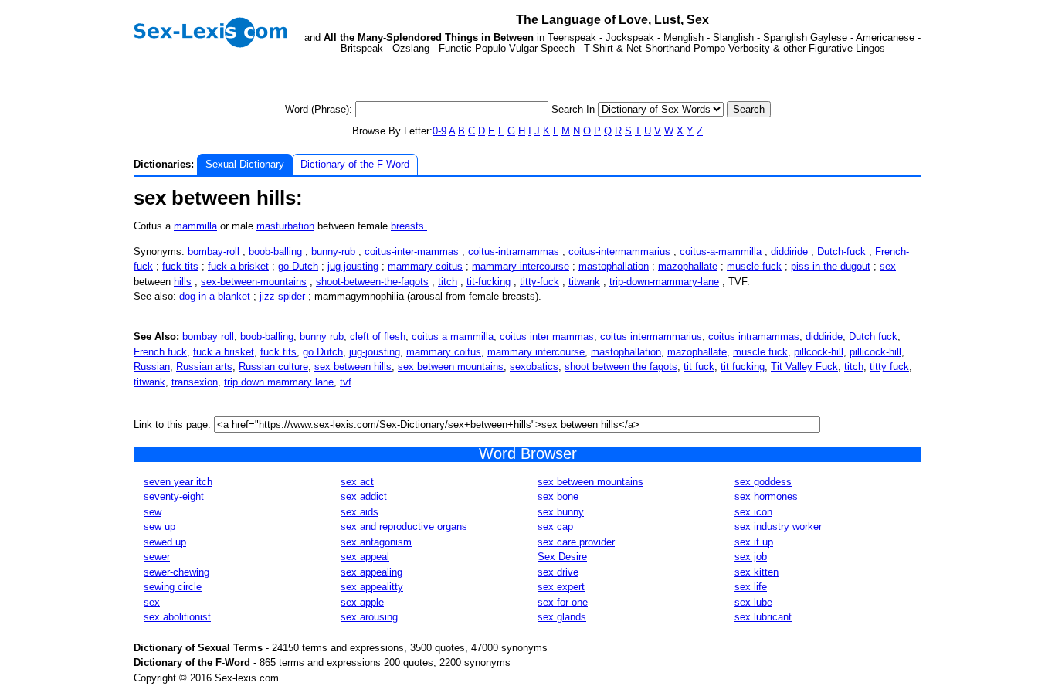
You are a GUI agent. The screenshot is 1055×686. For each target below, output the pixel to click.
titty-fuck (539, 281)
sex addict (364, 496)
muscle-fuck (754, 266)
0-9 (439, 131)
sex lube (753, 602)
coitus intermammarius (651, 336)
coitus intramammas (753, 336)
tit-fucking (488, 281)
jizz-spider (282, 296)
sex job (750, 556)
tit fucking (743, 366)
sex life (750, 587)
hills (183, 281)
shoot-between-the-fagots (372, 281)
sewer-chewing (176, 572)
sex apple (362, 602)
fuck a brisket (223, 352)
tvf (345, 382)
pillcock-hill (818, 352)
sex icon (753, 512)
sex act (357, 481)
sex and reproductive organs (404, 526)
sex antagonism (376, 542)
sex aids (359, 512)
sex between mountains (451, 366)
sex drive (558, 572)
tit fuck (699, 366)
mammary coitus (443, 352)
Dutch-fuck (841, 251)
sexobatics (534, 366)
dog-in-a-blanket (214, 296)
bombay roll (208, 336)
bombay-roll (213, 251)
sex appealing (371, 572)
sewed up (165, 542)
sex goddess (763, 481)
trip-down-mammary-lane (664, 281)
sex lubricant (763, 617)
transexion (194, 382)
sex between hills (353, 366)
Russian (152, 366)
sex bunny (561, 512)
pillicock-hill (875, 352)
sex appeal (365, 556)
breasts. (409, 226)
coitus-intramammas (513, 251)
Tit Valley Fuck (804, 366)
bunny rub (322, 336)
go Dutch (323, 352)
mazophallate (687, 266)
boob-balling (275, 251)
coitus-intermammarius (619, 251)
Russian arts (204, 366)
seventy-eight (174, 496)
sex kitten (756, 572)
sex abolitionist (177, 617)
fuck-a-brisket (238, 266)
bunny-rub (333, 251)
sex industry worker (778, 526)
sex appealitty (372, 587)
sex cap (555, 526)
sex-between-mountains (254, 281)
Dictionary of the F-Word (354, 164)
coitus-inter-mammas (412, 251)
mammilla (195, 226)
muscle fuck (760, 352)
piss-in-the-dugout (830, 266)
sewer (157, 556)
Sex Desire (562, 556)
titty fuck (889, 366)
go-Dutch (298, 266)
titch (447, 281)
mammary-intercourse (520, 266)
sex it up (753, 542)
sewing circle (173, 587)
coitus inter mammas (547, 336)
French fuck (160, 352)
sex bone (558, 496)
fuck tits (278, 352)
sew (152, 512)
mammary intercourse (536, 352)
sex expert (561, 587)
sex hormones (766, 496)
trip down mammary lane (279, 382)
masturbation (285, 226)
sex (888, 266)
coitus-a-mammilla (721, 251)
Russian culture (273, 366)
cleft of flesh (377, 336)
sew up (159, 526)
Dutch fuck (873, 336)
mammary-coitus (425, 266)
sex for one (563, 602)
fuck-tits (180, 266)
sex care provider (576, 542)
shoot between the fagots (621, 366)
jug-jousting (352, 266)
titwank (584, 281)
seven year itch (178, 481)
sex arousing (369, 617)
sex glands (562, 617)
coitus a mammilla (453, 336)
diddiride (789, 251)
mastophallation (613, 266)
